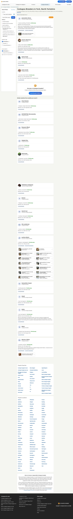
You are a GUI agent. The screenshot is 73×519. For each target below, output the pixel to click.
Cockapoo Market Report (41, 505)
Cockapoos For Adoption (20, 4)
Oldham (31, 459)
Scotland (43, 412)
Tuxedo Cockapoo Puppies (46, 388)
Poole (31, 468)
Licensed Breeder (6, 45)
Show (19, 381)
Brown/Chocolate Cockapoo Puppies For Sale (8, 504)
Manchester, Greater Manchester (25, 119)
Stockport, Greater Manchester (24, 105)
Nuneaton (32, 457)
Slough (43, 419)
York (42, 466)
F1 (30, 387)
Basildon (19, 404)
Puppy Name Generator (41, 507)
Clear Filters (13, 9)
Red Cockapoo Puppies (46, 383)
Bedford (19, 410)
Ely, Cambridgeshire (22, 301)
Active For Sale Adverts (7, 52)
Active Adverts (4, 49)
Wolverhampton (45, 457)
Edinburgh (20, 466)
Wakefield (43, 442)
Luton (31, 438)
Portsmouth (32, 470)
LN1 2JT (20, 61)
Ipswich (31, 425)
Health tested (20, 375)
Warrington (44, 448)
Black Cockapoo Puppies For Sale (7, 501)
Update (13, 17)
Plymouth (31, 466)
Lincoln (31, 431)
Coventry (19, 451)
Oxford (31, 461)
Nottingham (32, 455)
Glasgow (31, 401)
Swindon (43, 438)
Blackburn (20, 416)
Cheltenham (20, 444)
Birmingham (20, 414)
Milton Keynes (32, 446)
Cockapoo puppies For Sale (6, 498)
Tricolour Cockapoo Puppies (47, 385)
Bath (19, 408)
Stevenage (44, 429)
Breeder (4, 43)
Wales (43, 444)
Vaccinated (20, 392)
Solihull (43, 421)
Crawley (19, 453)
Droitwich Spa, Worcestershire (24, 331)
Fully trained (32, 380)
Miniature (32, 382)
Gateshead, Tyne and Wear (24, 132)
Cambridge (20, 438)
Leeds (31, 427)
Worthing (43, 461)
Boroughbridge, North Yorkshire (7, 29)
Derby (19, 457)
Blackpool (20, 419)
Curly (43, 370)
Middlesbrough (32, 444)
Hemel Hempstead (33, 419)
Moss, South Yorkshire (23, 44)
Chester (19, 446)
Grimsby (31, 406)
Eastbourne (20, 463)
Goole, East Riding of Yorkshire (24, 23)
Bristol (19, 431)
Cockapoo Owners (5, 1)
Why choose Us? (22, 506)
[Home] (1, 7)
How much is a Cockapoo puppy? (25, 504)
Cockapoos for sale (5, 496)
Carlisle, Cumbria (22, 229)
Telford (43, 440)
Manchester (32, 442)
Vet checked (32, 374)
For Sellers (69, 4)
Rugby (43, 408)
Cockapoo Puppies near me (23, 370)
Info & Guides (57, 4)
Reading (43, 401)
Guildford (31, 408)
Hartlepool (32, 414)
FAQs (38, 512)
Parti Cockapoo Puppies (46, 381)
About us (38, 500)
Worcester (44, 459)
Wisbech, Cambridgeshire (24, 242)
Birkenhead (20, 412)
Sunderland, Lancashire (23, 158)
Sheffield (43, 416)
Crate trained (20, 388)
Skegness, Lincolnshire (23, 202)
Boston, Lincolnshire (22, 189)
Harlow (31, 412)
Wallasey (43, 446)
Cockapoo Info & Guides (41, 498)
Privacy (38, 509)
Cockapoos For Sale (5, 4)
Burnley (19, 433)
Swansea (43, 436)
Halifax (31, 410)
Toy (30, 385)
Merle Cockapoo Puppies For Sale (7, 506)
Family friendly (20, 379)
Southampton (44, 423)
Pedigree (31, 372)
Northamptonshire (22, 288)
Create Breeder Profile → (35, 93)
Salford (43, 410)
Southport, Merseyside (23, 216)
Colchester (20, 448)
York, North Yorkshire (14, 7)
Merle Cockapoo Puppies (46, 379)
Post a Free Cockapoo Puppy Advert (26, 501)
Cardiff (19, 440)
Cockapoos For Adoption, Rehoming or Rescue (26, 499)
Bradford (19, 427)
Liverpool (31, 433)
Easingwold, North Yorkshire (8, 32)
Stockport (43, 431)
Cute (19, 377)
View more (5, 36)
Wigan (43, 455)
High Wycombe (32, 421)
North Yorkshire (6, 25)
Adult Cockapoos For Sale (6, 500)
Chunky (19, 385)
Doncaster (20, 459)
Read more (19, 12)
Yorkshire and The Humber (8, 23)
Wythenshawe (44, 463)
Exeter (19, 468)
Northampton (32, 451)
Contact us (39, 501)
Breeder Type (4, 39)
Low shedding (44, 372)
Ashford (19, 399)
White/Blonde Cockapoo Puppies (46, 391)
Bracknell (20, 425)
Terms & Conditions (41, 510)
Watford (43, 451)
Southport (44, 425)
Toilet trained (20, 390)
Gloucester (32, 404)
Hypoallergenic (44, 367)
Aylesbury (20, 401)
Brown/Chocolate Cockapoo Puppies (47, 377)
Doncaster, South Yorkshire (24, 75)
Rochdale (43, 406)
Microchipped (32, 367)
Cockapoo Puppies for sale (23, 367)
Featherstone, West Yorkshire (8, 34)
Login (69, 1)
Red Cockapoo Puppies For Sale (7, 510)
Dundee (19, 461)
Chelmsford (20, 442)
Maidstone (32, 440)
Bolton (19, 421)
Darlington (20, 455)
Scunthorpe (44, 414)
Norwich (31, 453)
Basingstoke (20, 406)
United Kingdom (6, 21)
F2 (30, 391)
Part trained (32, 378)
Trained (19, 383)
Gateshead (20, 470)
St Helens (43, 427)
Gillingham (32, 399)
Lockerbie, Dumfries (22, 344)
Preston (43, 399)
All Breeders (5, 41)
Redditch (43, 404)
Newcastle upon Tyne (34, 448)
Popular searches (22, 502)
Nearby (3, 19)
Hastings (31, 416)
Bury (19, 436)
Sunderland (44, 433)
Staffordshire (21, 145)
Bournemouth (20, 423)
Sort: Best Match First (23, 14)
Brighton (19, 429)
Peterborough (32, 463)
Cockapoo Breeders (45, 4)
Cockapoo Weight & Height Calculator (44, 503)
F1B (30, 389)
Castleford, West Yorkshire (8, 31)
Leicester (31, 429)
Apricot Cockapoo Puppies (46, 393)
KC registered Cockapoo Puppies (22, 373)
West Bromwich (45, 453)
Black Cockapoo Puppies (46, 374)
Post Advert (62, 1)
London (31, 436)
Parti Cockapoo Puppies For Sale (7, 508)
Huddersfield (32, 423)
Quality (31, 376)
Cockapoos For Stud (23, 496)
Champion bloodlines (34, 370)
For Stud (33, 4)
